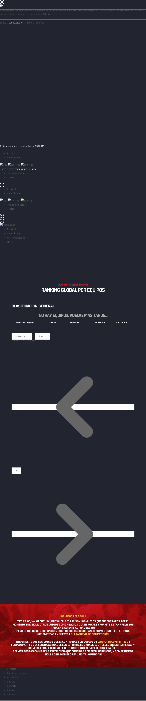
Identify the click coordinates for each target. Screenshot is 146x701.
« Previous (21, 336)
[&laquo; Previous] (75, 407)
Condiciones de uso (17, 673)
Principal (11, 669)
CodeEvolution (16, 22)
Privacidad (12, 677)
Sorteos (11, 694)
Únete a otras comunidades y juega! (18, 169)
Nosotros (12, 690)
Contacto (11, 686)
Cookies (11, 681)
